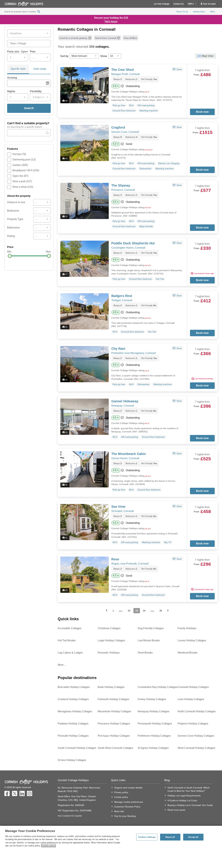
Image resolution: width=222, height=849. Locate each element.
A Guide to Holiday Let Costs (182, 800)
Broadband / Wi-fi (26, 170)
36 (160, 610)
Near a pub (22, 181)
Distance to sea (16, 202)
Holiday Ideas (199, 12)
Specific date (18, 68)
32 (129, 610)
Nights (11, 91)
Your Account (208, 4)
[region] (111, 837)
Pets (32, 51)
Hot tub (19, 154)
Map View (207, 56)
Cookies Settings (147, 837)
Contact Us (178, 4)
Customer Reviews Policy (127, 806)
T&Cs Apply (111, 21)
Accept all (193, 837)
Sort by (64, 56)
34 (144, 610)
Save (179, 69)
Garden (20, 165)
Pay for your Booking (125, 816)
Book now (202, 111)
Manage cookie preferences (128, 802)
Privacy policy (121, 792)
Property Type (15, 219)
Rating (11, 236)
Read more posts (176, 810)
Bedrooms (13, 210)
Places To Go (182, 12)
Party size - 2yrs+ (17, 51)
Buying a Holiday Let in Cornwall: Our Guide (190, 805)
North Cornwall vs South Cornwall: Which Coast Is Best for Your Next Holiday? (189, 789)
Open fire (20, 176)
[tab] (18, 69)
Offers (212, 12)
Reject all (170, 837)
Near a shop (23, 186)
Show (103, 56)
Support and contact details (128, 787)
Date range (39, 68)
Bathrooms (13, 227)
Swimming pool (24, 159)
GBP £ (191, 4)
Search (29, 108)
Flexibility (36, 91)
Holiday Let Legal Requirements (184, 795)
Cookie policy (121, 797)
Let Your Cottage (161, 4)
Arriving (12, 77)
